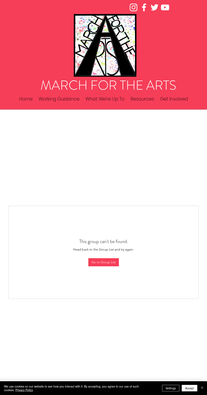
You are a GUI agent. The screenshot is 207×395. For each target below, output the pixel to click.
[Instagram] (133, 7)
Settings (171, 388)
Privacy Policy (24, 390)
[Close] (202, 388)
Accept (189, 388)
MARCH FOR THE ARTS (108, 85)
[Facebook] (144, 7)
